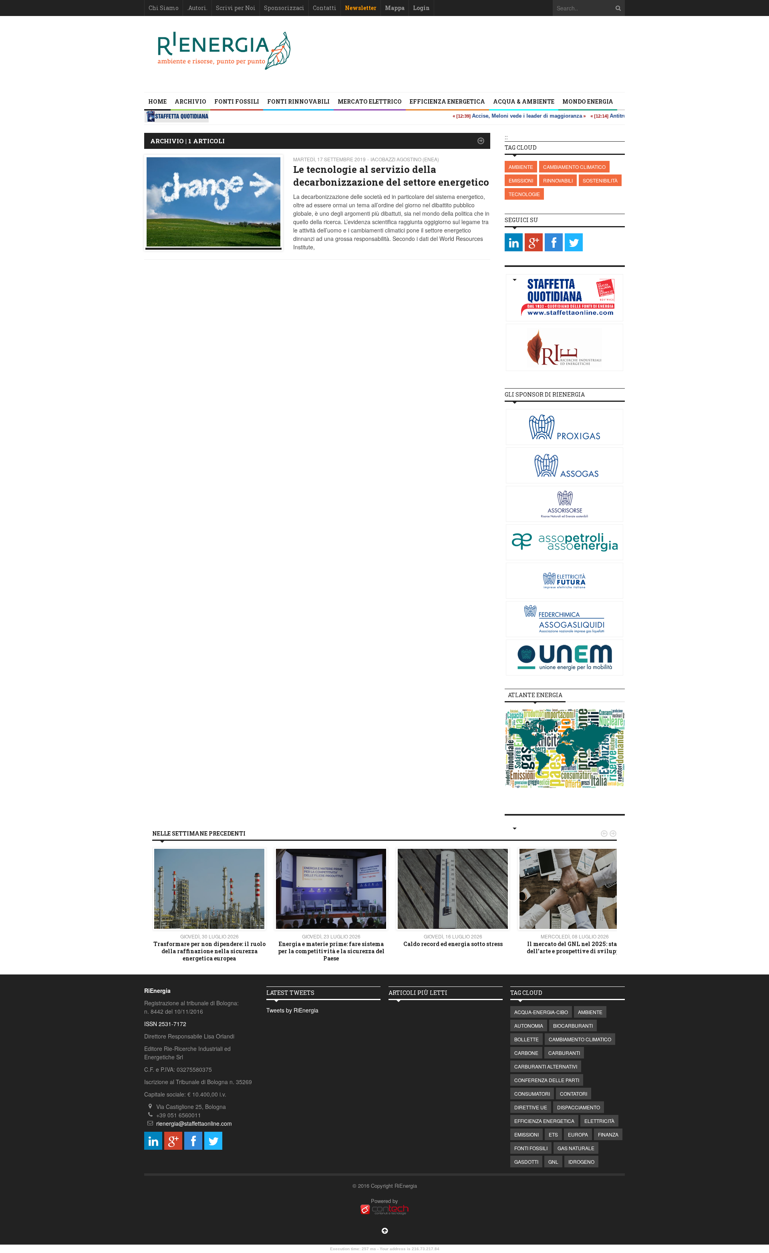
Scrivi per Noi (236, 8)
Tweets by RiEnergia (292, 1010)
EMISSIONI (521, 180)
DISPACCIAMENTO (578, 1107)
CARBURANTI (564, 1052)
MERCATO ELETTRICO (370, 101)
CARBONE (526, 1052)
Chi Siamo (164, 8)
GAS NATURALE (576, 1148)
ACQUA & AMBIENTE (523, 101)
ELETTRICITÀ (599, 1120)
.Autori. (197, 8)
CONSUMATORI (532, 1093)
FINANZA (608, 1134)
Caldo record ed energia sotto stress (453, 944)
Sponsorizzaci (284, 8)
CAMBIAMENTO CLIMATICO (574, 166)
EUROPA (578, 1134)
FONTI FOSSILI (236, 101)
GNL (553, 1161)
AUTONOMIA (528, 1025)
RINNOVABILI (558, 180)
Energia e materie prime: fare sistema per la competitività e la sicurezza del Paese (331, 951)
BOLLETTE (526, 1039)
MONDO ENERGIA (587, 101)
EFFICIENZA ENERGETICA (447, 101)
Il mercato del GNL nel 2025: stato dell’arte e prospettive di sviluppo (575, 947)
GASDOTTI (526, 1161)
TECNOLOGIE (524, 193)
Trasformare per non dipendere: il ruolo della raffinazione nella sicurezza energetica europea (209, 951)
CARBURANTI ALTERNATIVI (545, 1066)
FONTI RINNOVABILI (298, 101)
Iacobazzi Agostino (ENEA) (404, 159)
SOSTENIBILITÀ (600, 180)
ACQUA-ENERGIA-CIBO (541, 1011)
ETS (553, 1134)
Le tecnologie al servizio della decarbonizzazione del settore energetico (391, 175)
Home (157, 101)
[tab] (535, 695)
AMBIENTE (521, 166)
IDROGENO (581, 1161)
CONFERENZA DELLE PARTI (546, 1080)
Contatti (324, 8)
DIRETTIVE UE (530, 1107)
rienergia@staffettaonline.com (194, 1123)
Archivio (190, 101)
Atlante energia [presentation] (535, 695)
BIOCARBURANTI (573, 1025)
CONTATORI (573, 1093)
